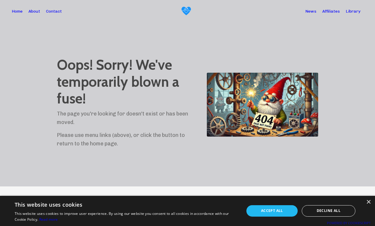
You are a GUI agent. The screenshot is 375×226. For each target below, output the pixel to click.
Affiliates (331, 11)
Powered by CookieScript (349, 223)
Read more (48, 219)
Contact (54, 11)
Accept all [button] (272, 210)
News (310, 11)
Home (17, 11)
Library (353, 11)
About (34, 11)
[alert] (187, 211)
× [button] (368, 202)
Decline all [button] (328, 210)
